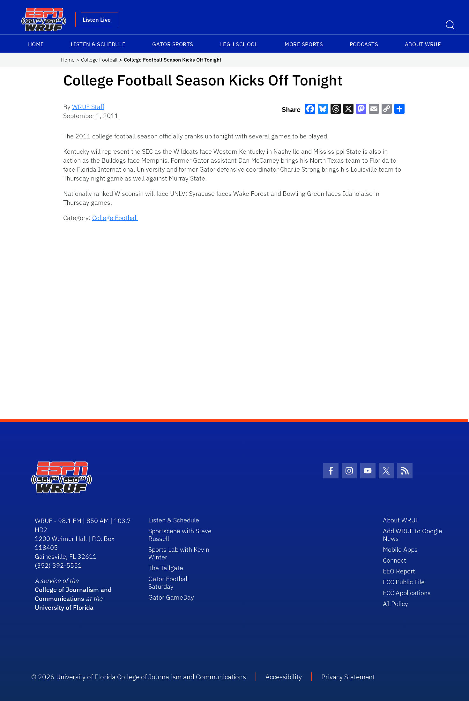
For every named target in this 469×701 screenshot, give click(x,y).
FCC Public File (404, 582)
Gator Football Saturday (168, 582)
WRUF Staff (88, 106)
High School (239, 44)
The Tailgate (165, 568)
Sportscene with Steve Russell (180, 535)
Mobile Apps (400, 549)
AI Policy (395, 603)
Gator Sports (172, 44)
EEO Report (399, 571)
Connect (394, 560)
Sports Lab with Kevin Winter (178, 553)
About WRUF (423, 44)
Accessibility (283, 676)
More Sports (304, 44)
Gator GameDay (171, 597)
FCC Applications (407, 592)
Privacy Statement (348, 676)
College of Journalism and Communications (73, 594)
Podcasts (364, 44)
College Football (99, 59)
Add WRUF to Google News (412, 535)
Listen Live (97, 19)
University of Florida (64, 607)
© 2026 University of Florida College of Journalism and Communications (138, 676)
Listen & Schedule (98, 44)
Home (36, 44)
